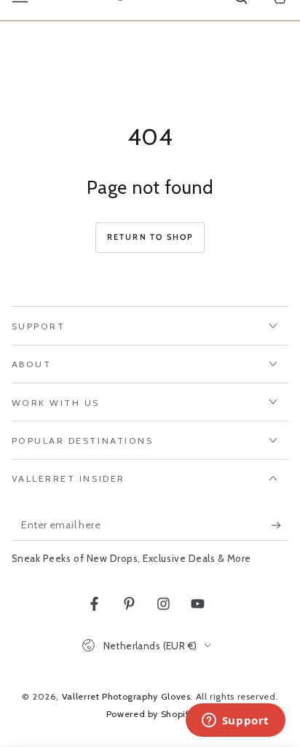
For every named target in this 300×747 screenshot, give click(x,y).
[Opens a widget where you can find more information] (235, 721)
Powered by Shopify (150, 713)
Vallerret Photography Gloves (126, 696)
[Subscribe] (279, 525)
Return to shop (150, 237)
